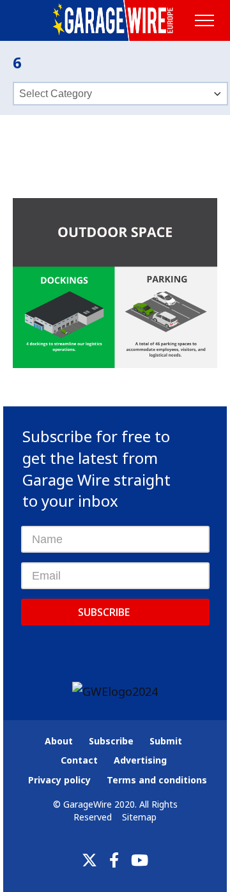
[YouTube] (139, 860)
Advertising (140, 760)
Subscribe (104, 612)
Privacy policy (59, 780)
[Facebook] (114, 860)
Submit (166, 741)
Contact (79, 760)
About (59, 741)
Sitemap (139, 817)
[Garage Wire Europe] (115, 20)
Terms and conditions (157, 780)
